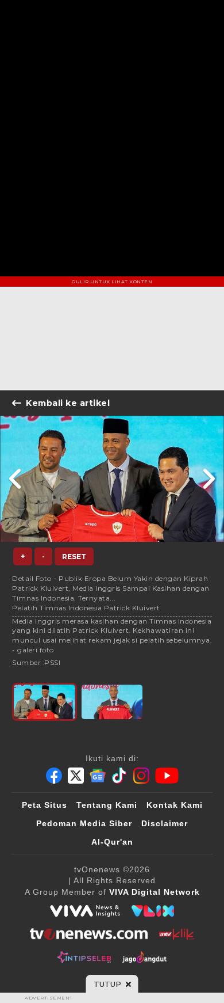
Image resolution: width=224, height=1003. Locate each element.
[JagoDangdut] (144, 957)
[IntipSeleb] (84, 957)
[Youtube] (167, 776)
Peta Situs (44, 805)
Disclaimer (164, 823)
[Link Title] (16, 479)
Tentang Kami (106, 805)
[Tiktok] (119, 776)
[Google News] (98, 776)
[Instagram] (141, 776)
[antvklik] (176, 934)
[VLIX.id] (153, 911)
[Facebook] (54, 776)
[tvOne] (89, 934)
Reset (74, 556)
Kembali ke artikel (68, 403)
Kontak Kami (174, 805)
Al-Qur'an (112, 841)
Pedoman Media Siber (84, 823)
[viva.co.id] (85, 911)
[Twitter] (76, 776)
